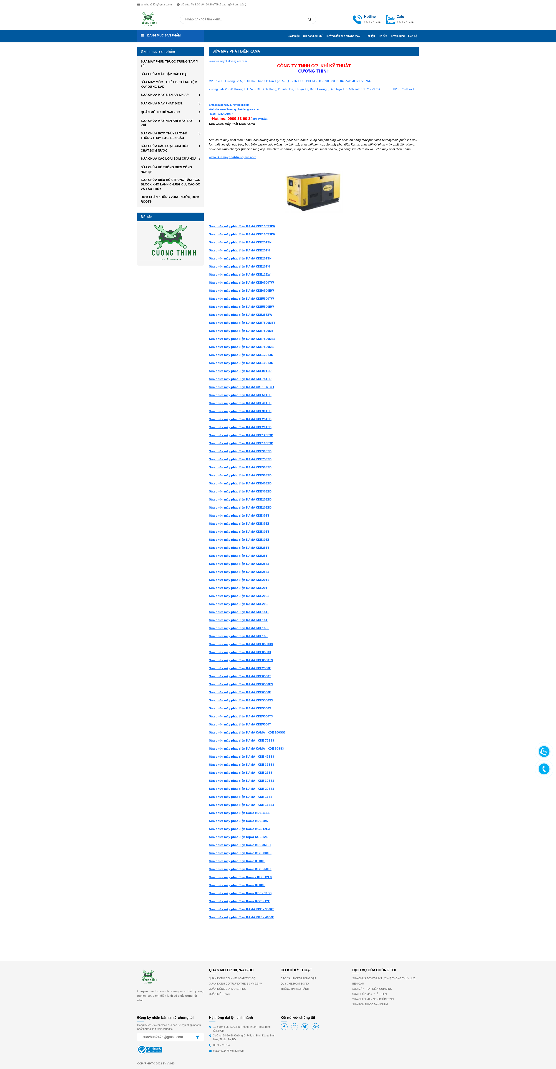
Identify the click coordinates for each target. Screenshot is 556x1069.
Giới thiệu (294, 36)
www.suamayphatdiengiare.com (228, 61)
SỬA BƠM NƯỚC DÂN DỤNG (370, 1004)
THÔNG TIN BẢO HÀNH (295, 988)
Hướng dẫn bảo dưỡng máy (343, 36)
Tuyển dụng (398, 36)
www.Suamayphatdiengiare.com (232, 157)
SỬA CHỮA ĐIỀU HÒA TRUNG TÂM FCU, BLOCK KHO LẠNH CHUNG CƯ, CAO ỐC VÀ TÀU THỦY (170, 184)
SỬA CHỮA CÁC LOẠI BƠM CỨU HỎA (168, 158)
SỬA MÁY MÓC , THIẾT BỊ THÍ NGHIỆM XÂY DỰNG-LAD (169, 84)
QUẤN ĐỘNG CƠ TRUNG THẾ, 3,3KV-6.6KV (235, 983)
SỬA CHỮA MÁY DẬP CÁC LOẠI (164, 74)
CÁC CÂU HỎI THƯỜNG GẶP (298, 978)
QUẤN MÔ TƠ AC (219, 994)
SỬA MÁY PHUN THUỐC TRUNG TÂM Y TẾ (169, 64)
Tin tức (382, 36)
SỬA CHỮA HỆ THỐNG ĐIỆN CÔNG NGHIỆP (166, 169)
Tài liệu (370, 36)
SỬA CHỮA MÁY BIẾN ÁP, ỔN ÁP (165, 94)
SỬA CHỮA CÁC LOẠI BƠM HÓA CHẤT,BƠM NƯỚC (164, 148)
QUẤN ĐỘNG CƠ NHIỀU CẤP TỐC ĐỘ (232, 978)
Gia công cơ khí (312, 36)
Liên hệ (412, 36)
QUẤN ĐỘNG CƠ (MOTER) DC (227, 988)
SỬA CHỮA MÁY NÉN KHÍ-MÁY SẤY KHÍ (167, 123)
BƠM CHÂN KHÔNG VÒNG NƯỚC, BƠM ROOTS (170, 199)
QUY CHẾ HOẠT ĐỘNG (295, 983)
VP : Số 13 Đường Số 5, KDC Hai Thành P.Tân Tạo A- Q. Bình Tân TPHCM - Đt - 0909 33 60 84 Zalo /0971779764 (290, 81)
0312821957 (225, 114)
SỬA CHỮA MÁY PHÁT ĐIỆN (369, 994)
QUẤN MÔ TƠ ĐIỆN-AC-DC (160, 112)
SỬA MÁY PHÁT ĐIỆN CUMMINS (372, 988)
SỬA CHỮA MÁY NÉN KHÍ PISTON (373, 999)
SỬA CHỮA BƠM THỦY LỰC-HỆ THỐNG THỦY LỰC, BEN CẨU (164, 136)
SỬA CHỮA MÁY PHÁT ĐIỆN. (162, 103)
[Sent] (197, 1037)
